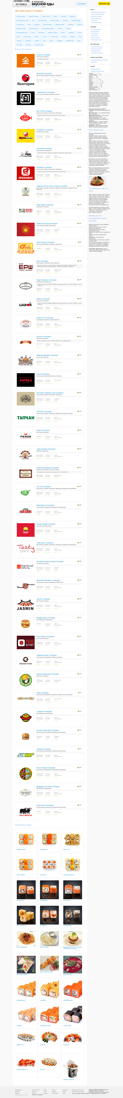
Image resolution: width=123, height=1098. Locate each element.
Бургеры (63, 16)
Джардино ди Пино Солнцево (48, 786)
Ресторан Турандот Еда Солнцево (50, 393)
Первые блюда (52, 32)
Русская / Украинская (96, 18)
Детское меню (47, 24)
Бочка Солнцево (43, 374)
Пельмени (41, 32)
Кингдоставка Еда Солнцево (48, 730)
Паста (33, 32)
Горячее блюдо (76, 20)
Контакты (17, 1091)
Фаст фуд (19, 44)
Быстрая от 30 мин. (95, 50)
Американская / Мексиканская (98, 12)
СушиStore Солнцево (45, 130)
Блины (55, 16)
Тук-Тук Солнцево (44, 486)
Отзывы (34, 1093)
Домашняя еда (59, 24)
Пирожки (71, 32)
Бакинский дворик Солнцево (48, 468)
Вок (33, 20)
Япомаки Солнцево (44, 167)
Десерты (37, 24)
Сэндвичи (59, 40)
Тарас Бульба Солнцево (46, 449)
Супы (44, 40)
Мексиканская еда (21, 32)
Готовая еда (20, 24)
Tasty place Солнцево (45, 543)
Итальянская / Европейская (97, 14)
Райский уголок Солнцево (47, 655)
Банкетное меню (34, 16)
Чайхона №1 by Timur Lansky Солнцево (52, 186)
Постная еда (27, 36)
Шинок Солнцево (43, 299)
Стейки (37, 40)
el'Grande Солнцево (44, 149)
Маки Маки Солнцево (45, 205)
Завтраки (70, 24)
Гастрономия (55, 1093)
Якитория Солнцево (44, 73)
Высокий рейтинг (95, 31)
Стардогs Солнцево (44, 711)
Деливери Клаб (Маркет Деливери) (99, 59)
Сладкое (19, 40)
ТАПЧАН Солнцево (44, 411)
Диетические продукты (96, 39)
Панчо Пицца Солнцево (46, 768)
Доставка (34, 6)
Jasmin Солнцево (43, 599)
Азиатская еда (20, 16)
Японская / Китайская (96, 22)
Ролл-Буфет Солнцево (45, 636)
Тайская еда (69, 40)
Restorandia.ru (18, 1089)
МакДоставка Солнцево (46, 618)
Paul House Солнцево (45, 805)
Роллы (45, 36)
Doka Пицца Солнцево (45, 242)
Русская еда (54, 36)
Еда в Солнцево (36, 1089)
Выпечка (65, 20)
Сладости (28, 40)
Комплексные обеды (48, 28)
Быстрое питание (95, 37)
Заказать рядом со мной (78, 1089)
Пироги (63, 32)
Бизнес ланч (46, 16)
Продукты (34, 1091)
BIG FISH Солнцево (44, 111)
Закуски (79, 24)
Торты (79, 40)
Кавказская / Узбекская (96, 16)
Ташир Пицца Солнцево (46, 524)
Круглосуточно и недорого (78, 1091)
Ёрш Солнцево (42, 261)
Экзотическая (94, 20)
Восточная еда (42, 20)
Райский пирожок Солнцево (47, 355)
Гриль (29, 24)
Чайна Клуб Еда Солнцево (47, 223)
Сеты (80, 36)
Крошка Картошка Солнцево (48, 674)
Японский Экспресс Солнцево (48, 580)
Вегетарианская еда (22, 20)
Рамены (36, 36)
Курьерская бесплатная (96, 46)
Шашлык (28, 44)
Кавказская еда (21, 28)
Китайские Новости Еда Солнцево (50, 561)
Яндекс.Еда (94, 62)
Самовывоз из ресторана (97, 52)
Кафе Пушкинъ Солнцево (47, 280)
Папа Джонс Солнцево (45, 505)
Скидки (64, 1091)
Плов (18, 36)
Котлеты (60, 28)
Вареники (72, 16)
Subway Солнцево (44, 749)
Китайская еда (33, 28)
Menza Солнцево (43, 430)
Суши (51, 40)
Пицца (79, 32)
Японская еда (39, 44)
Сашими (72, 36)
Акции (63, 1093)
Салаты (64, 36)
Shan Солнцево (43, 693)
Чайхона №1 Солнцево (46, 92)
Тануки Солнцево (43, 55)
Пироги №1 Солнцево (45, 318)
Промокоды (65, 1089)
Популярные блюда (96, 29)
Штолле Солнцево (44, 336)
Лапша (68, 28)
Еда (38, 6)
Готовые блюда (94, 33)
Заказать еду (104, 3)
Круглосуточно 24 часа (96, 48)
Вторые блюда (54, 20)
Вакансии (17, 1093)
